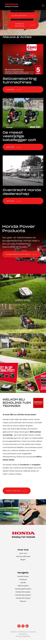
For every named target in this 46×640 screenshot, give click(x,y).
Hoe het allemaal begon (23, 558)
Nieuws (23, 601)
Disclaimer (23, 634)
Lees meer (10, 89)
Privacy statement (23, 636)
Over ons (23, 553)
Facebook (24, 465)
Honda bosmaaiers (23, 595)
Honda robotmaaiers (23, 584)
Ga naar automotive (19, 16)
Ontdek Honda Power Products (18, 254)
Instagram (36, 465)
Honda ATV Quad (23, 598)
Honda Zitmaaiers (23, 592)
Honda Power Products (23, 577)
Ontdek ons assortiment (19, 25)
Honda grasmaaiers (23, 589)
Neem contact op (13, 491)
